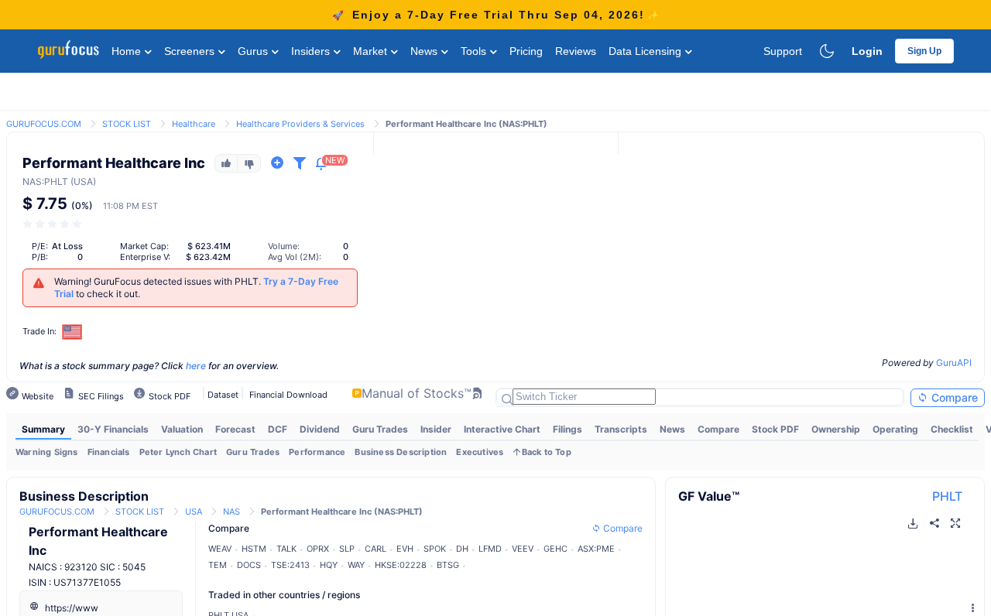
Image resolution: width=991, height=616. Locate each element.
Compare (953, 397)
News (425, 51)
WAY (356, 565)
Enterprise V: (145, 257)
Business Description (401, 452)
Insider (435, 429)
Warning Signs (46, 452)
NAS (32, 181)
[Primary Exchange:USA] (72, 331)
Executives (479, 452)
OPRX (318, 548)
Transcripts (621, 429)
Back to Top (546, 452)
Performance (317, 452)
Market (371, 51)
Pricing (526, 51)
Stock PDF (775, 429)
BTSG (448, 565)
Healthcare (193, 123)
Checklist (952, 429)
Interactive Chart (502, 429)
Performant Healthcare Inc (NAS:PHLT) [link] (466, 123)
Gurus (254, 51)
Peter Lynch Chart (178, 452)
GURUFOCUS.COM (43, 123)
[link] (43, 122)
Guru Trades (380, 429)
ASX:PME (596, 548)
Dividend (320, 429)
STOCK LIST (126, 123)
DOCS (249, 565)
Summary (43, 429)
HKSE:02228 (401, 565)
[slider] (53, 224)
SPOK (434, 548)
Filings (567, 429)
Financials (108, 452)
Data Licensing (646, 51)
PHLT (947, 496)
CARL (375, 548)
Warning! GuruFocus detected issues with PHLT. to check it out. (196, 287)
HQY (329, 565)
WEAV (219, 548)
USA (193, 511)
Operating (895, 429)
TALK (286, 548)
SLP (347, 548)
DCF (277, 429)
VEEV (522, 548)
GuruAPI (954, 362)
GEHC (556, 548)
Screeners (191, 51)
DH (462, 548)
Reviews (575, 51)
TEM (217, 565)
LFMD (490, 548)
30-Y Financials (113, 429)
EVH (404, 548)
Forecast (235, 429)
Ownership (835, 429)
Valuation (182, 429)
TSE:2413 (290, 565)
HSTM (254, 548)
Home (127, 51)
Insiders (312, 51)
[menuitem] (43, 429)
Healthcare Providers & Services (300, 123)
